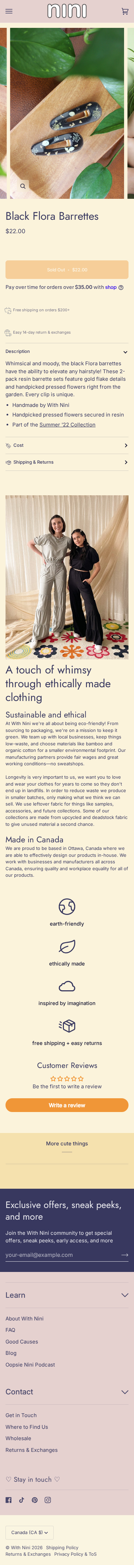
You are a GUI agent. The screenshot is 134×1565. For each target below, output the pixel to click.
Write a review (67, 1105)
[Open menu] (15, 11)
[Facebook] (8, 1500)
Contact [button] (19, 1391)
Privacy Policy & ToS (75, 1554)
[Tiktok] (22, 1500)
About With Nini (24, 1318)
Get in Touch (21, 1415)
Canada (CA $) (27, 1532)
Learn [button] (15, 1295)
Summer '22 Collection (68, 424)
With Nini (20, 1547)
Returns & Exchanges (31, 1450)
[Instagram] (48, 1500)
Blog (10, 1353)
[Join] (119, 1254)
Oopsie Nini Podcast (30, 1364)
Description (17, 351)
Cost (18, 445)
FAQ (10, 1330)
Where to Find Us (26, 1427)
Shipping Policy (62, 1547)
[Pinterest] (35, 1500)
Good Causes (21, 1341)
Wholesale (18, 1438)
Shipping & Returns (33, 462)
